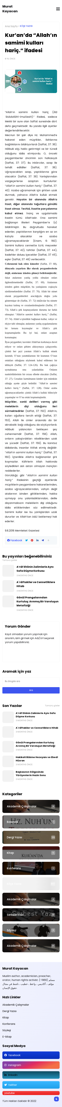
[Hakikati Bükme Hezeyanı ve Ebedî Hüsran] (8, 761)
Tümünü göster (9, 560)
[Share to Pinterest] (32, 540)
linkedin (12, 1075)
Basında (12, 822)
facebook (14, 1055)
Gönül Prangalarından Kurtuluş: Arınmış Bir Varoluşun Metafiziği (38, 601)
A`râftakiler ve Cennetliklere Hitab (36, 584)
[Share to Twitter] (26, 540)
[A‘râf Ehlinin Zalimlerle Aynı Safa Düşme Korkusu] (8, 571)
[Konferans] (31, 868)
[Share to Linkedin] (37, 540)
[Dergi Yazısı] (31, 837)
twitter (12, 1085)
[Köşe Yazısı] (31, 883)
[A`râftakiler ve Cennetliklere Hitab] (8, 586)
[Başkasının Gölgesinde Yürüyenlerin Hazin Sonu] (8, 776)
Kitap (10, 853)
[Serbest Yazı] (31, 914)
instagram (14, 1065)
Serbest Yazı (15, 915)
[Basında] (31, 821)
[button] (48, 540)
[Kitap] (31, 852)
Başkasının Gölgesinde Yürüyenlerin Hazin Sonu (31, 773)
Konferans (14, 868)
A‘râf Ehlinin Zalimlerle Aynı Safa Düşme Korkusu (35, 569)
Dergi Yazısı (14, 837)
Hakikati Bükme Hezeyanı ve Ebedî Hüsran (37, 759)
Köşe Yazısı (26, 26)
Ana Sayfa (11, 26)
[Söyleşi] (31, 930)
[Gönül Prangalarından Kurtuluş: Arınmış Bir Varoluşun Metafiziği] (8, 601)
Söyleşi (11, 930)
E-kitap (7, 1037)
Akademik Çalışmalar (21, 806)
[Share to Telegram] (43, 540)
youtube (9, 1093)
